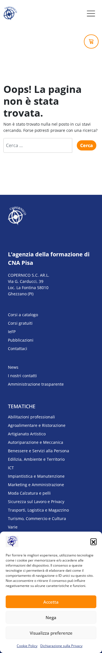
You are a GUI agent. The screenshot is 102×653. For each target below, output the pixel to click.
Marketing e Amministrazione (36, 484)
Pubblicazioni (20, 340)
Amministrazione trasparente (36, 384)
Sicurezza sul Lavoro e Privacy (36, 501)
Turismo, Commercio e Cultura (37, 518)
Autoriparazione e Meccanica (35, 442)
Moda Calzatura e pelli (29, 493)
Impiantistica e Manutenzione (36, 476)
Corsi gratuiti (20, 323)
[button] (93, 541)
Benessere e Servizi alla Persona (38, 450)
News (13, 367)
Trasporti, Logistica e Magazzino (38, 510)
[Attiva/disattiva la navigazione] (91, 13)
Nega (51, 617)
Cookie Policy (27, 645)
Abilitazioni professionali (31, 417)
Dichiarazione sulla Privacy (61, 645)
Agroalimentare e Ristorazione (36, 425)
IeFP (12, 331)
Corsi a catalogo (23, 314)
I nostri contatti (22, 375)
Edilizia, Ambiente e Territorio (36, 459)
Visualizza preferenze (51, 633)
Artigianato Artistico (27, 433)
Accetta (51, 602)
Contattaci (17, 348)
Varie (13, 527)
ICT (11, 467)
